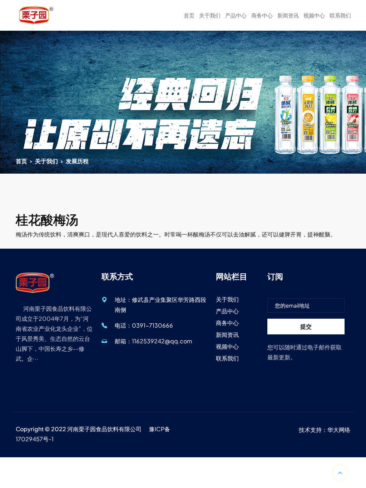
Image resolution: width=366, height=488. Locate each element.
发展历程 (77, 161)
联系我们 (340, 15)
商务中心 (262, 15)
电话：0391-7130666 (144, 325)
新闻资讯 (288, 15)
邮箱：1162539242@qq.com (153, 341)
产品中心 (236, 15)
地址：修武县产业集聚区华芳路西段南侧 (160, 304)
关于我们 (210, 15)
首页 (189, 15)
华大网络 (338, 429)
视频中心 (314, 15)
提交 (306, 326)
